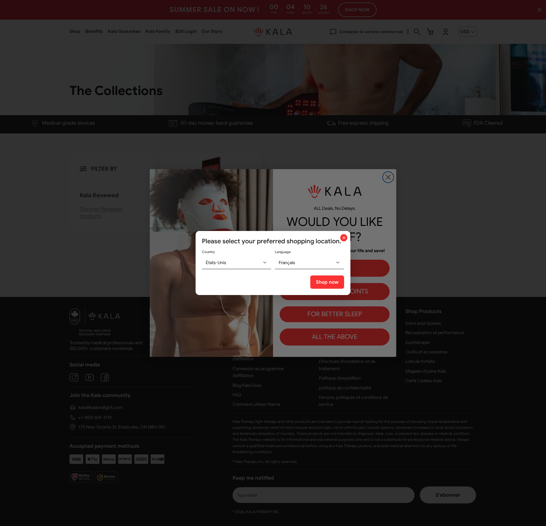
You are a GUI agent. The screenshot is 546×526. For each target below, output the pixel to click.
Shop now (327, 282)
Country (208, 252)
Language (283, 252)
